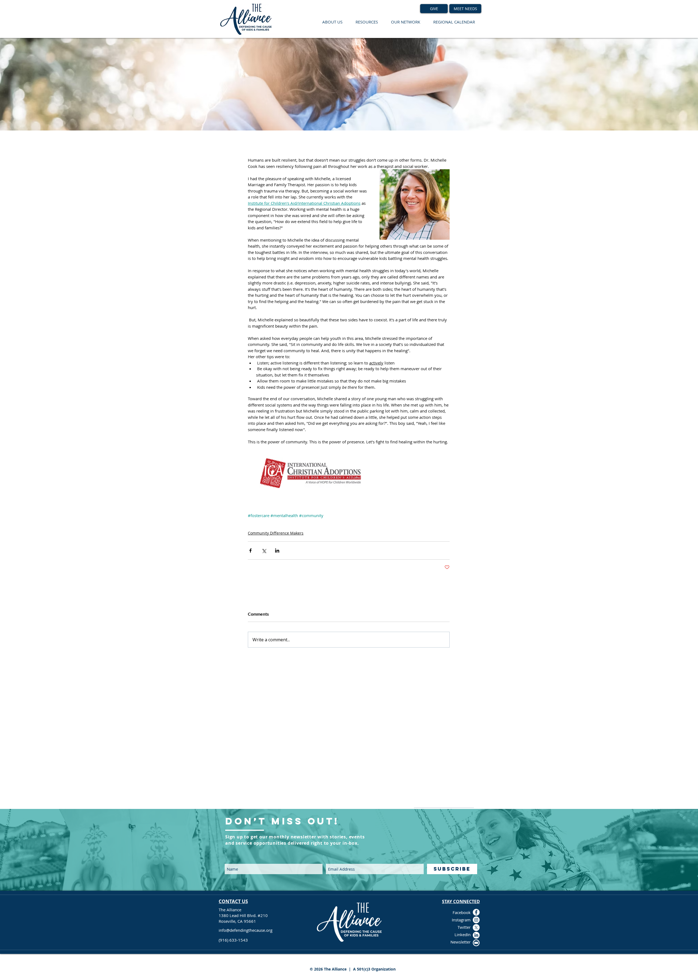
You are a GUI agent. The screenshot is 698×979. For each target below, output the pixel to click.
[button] (332, 22)
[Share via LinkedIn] (277, 550)
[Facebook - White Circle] (476, 912)
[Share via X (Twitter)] (263, 550)
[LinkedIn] (476, 935)
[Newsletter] (476, 942)
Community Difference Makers (275, 533)
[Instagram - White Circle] (476, 919)
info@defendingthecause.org (245, 930)
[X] (476, 927)
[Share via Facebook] (250, 550)
